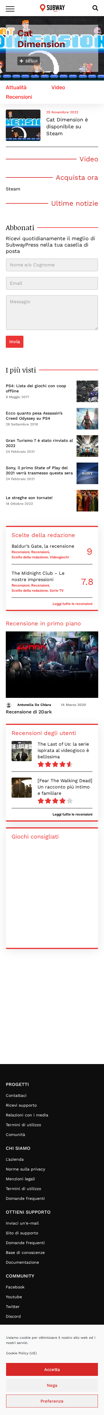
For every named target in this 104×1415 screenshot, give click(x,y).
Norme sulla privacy (25, 1169)
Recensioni (20, 552)
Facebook (15, 1287)
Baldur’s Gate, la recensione (43, 546)
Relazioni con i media (27, 1115)
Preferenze (52, 1401)
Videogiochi (59, 557)
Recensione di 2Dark (29, 712)
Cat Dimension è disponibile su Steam (67, 126)
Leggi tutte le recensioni (72, 604)
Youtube (14, 1296)
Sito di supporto (22, 1233)
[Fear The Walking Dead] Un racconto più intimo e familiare (65, 787)
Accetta (52, 1369)
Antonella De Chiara (34, 705)
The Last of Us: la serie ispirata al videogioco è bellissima (63, 750)
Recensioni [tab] (19, 97)
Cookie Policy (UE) (21, 1353)
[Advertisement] (52, 1009)
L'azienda (15, 1159)
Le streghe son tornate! (29, 497)
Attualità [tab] (16, 87)
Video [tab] (58, 87)
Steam (13, 189)
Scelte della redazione (30, 557)
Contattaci (16, 1095)
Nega (52, 1385)
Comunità (15, 1134)
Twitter (13, 1306)
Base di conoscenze (25, 1252)
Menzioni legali (20, 1179)
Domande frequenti (25, 1198)
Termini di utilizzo (23, 1124)
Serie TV (57, 590)
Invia (14, 341)
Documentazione (22, 1262)
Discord (13, 1316)
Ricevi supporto (21, 1105)
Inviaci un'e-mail (22, 1223)
